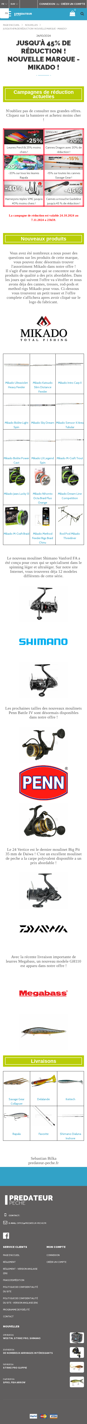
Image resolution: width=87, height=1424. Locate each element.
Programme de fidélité (16, 1309)
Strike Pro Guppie (15, 1367)
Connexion (53, 1255)
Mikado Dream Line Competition (70, 496)
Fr (6, 13)
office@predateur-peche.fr (31, 1223)
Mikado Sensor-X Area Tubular (70, 425)
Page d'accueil (11, 25)
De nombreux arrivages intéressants (28, 1353)
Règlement (9, 1262)
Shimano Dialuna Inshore (70, 1136)
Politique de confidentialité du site (20, 1289)
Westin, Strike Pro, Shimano (21, 1338)
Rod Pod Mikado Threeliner (70, 536)
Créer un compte (56, 1262)
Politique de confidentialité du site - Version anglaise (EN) (20, 1300)
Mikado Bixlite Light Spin (16, 425)
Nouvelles (31, 25)
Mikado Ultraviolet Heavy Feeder (16, 385)
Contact (8, 1316)
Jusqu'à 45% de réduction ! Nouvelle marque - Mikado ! (35, 28)
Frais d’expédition (13, 1280)
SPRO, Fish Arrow (14, 1382)
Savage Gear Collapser (16, 1101)
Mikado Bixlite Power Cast (16, 460)
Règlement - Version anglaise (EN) (20, 1271)
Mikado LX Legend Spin (42, 460)
